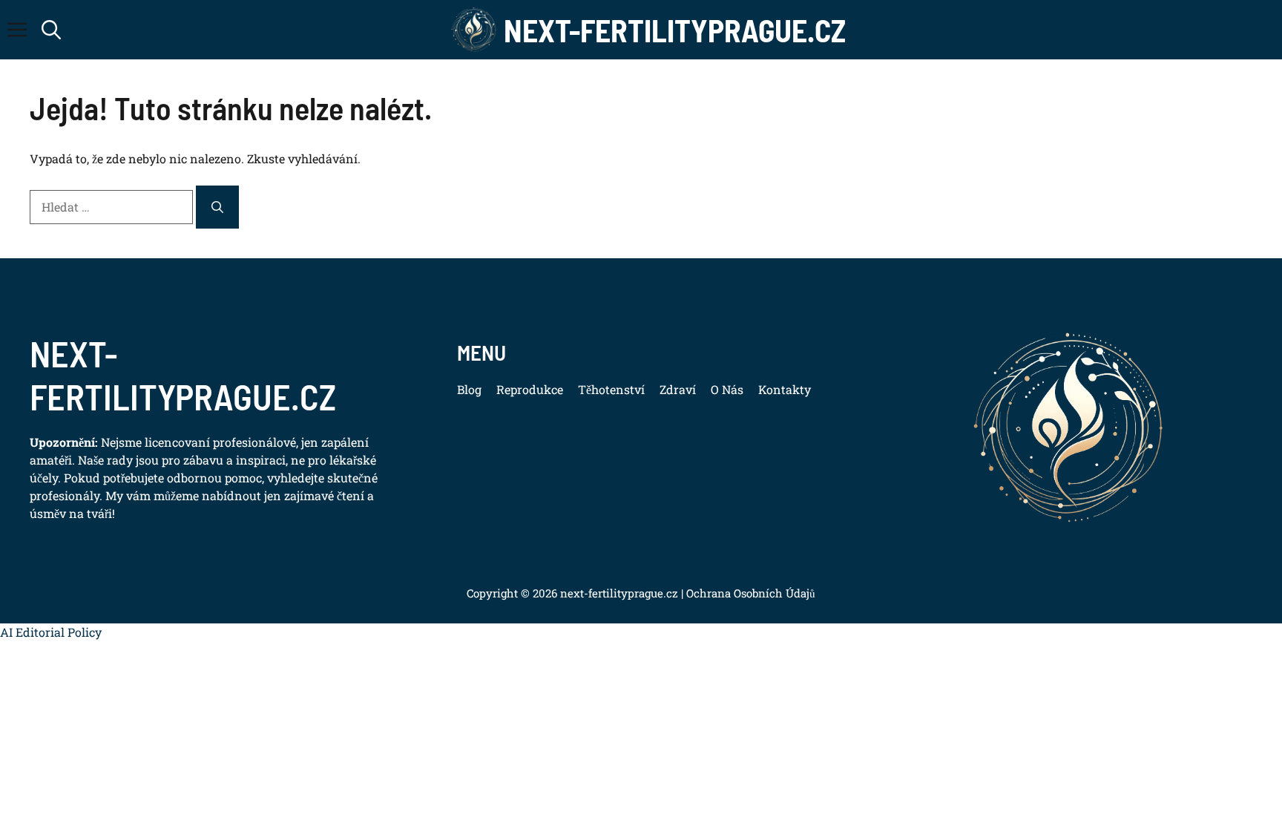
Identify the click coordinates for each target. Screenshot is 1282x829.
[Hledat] (217, 207)
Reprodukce (529, 389)
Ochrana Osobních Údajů (749, 593)
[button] (51, 29)
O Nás (727, 389)
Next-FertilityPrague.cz (675, 29)
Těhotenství (611, 389)
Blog (469, 389)
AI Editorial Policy (51, 632)
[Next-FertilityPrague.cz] (474, 29)
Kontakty (784, 389)
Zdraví (678, 389)
